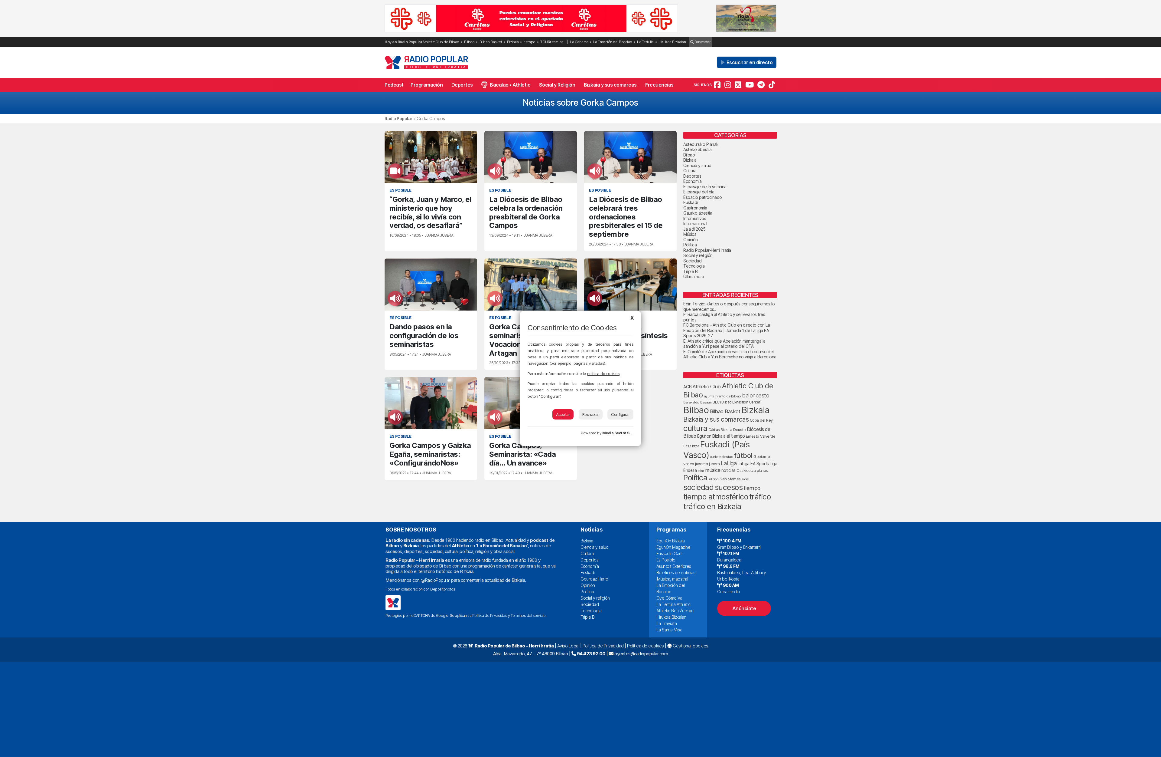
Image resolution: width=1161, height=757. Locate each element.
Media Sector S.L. (618, 433)
